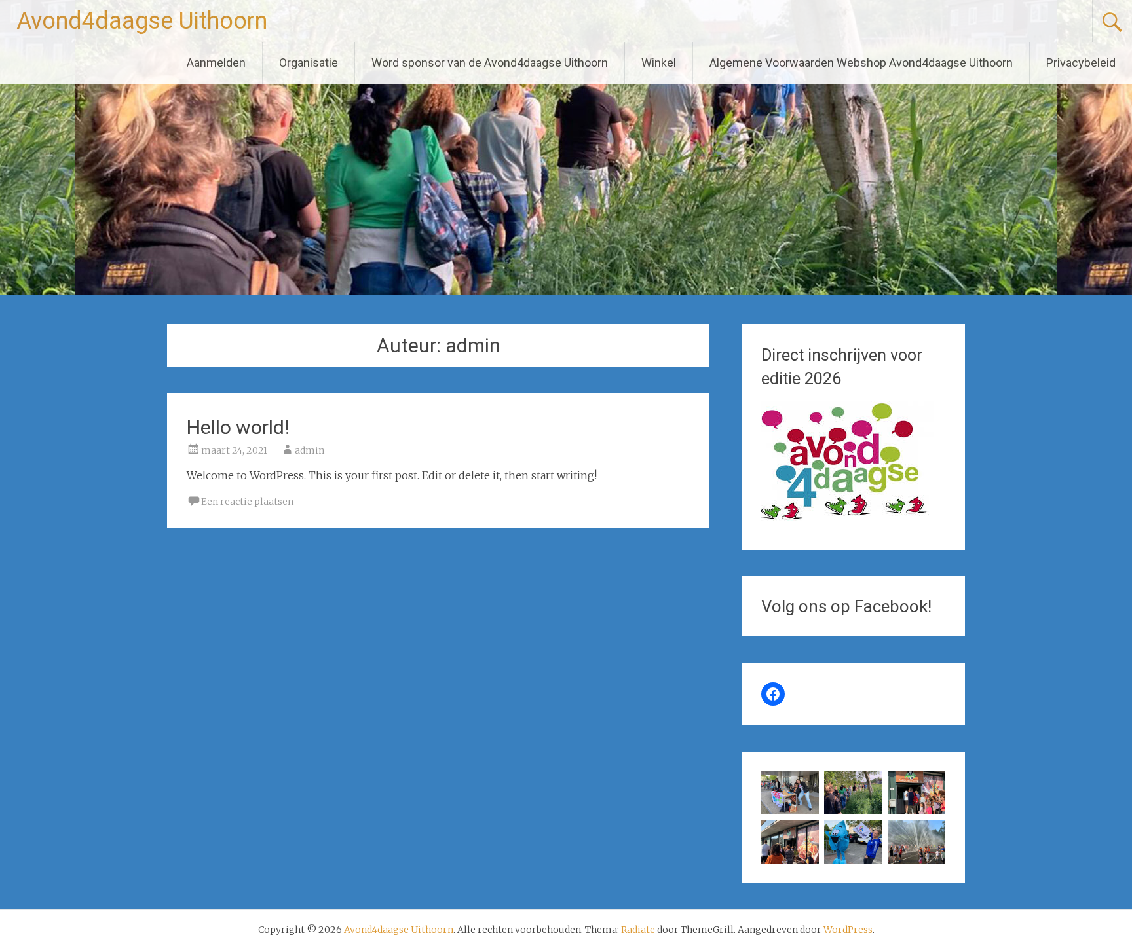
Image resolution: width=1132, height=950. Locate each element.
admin (309, 450)
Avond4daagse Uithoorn (141, 21)
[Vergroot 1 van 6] (801, 788)
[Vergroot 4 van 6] (801, 836)
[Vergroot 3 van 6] (928, 788)
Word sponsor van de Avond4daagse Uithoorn (489, 62)
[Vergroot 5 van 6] (865, 836)
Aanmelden (216, 62)
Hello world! (238, 427)
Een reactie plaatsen (247, 501)
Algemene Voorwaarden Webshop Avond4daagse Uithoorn (861, 62)
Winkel (658, 62)
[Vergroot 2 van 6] (865, 788)
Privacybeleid (1081, 62)
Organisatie (308, 62)
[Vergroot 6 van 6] (928, 836)
